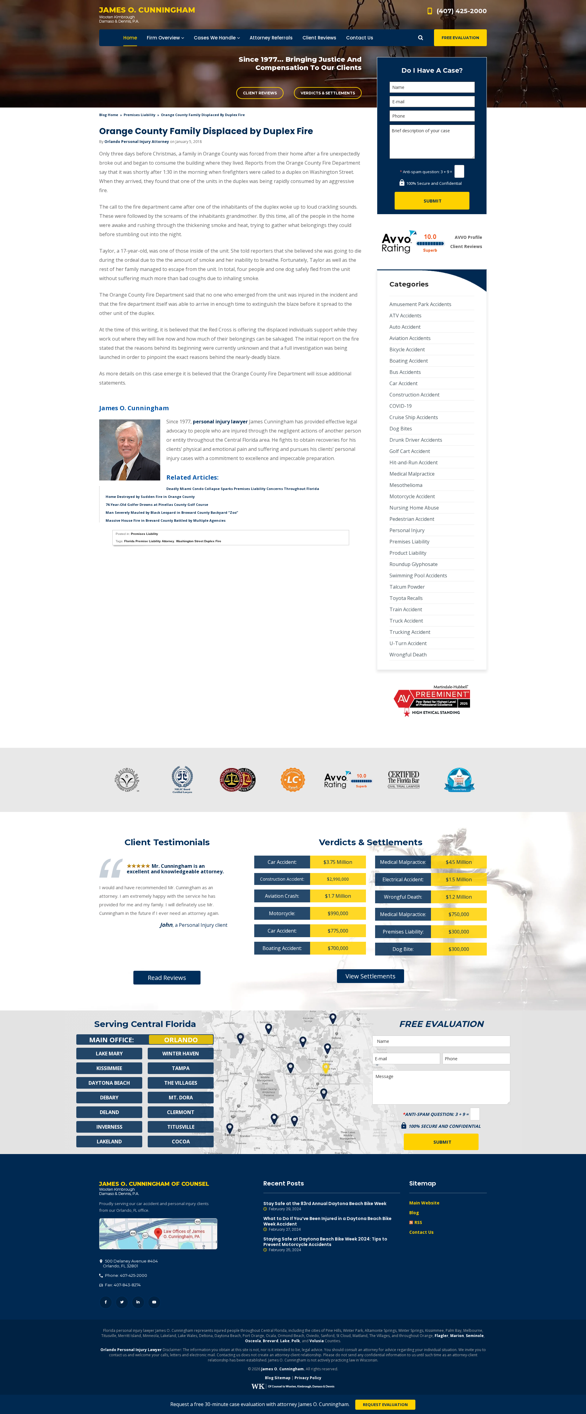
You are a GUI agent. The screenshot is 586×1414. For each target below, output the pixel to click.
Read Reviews (167, 978)
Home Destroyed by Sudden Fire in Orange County (150, 496)
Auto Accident (405, 327)
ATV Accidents (405, 315)
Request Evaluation (385, 1404)
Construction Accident (414, 395)
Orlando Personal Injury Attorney (136, 141)
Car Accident (403, 383)
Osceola (253, 1340)
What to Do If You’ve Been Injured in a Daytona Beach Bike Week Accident (327, 1224)
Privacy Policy (308, 1377)
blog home (108, 114)
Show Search (420, 37)
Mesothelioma (405, 485)
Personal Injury (407, 530)
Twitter (121, 1302)
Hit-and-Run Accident (413, 462)
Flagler (441, 1335)
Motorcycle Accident (412, 496)
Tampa (181, 1068)
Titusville (180, 1127)
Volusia (316, 1340)
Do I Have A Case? (432, 70)
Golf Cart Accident (409, 451)
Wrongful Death (408, 655)
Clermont (180, 1112)
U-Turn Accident (408, 643)
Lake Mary (109, 1053)
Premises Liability (139, 114)
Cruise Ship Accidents (413, 417)
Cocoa (181, 1141)
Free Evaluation (460, 37)
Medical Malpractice (412, 474)
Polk (295, 1340)
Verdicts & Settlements (328, 93)
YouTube (154, 1302)
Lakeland (109, 1141)
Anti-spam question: (420, 171)
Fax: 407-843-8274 (122, 1284)
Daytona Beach (109, 1083)
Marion (457, 1335)
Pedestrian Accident (411, 519)
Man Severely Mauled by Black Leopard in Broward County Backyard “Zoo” (172, 512)
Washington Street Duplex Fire (198, 541)
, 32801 (130, 1263)
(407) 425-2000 (462, 11)
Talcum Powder (407, 587)
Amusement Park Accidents (420, 304)
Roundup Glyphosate (413, 564)
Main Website (424, 1203)
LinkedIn (138, 1302)
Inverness (109, 1127)
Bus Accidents (405, 372)
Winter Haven (180, 1053)
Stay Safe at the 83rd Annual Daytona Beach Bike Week (324, 1206)
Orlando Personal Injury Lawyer (131, 1349)
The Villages (180, 1083)
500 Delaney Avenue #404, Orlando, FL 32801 (158, 1233)
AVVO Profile (468, 237)
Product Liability (407, 553)
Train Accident (405, 609)
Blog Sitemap (278, 1377)
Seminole (475, 1335)
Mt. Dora (181, 1097)
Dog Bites (400, 429)
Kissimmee (109, 1068)
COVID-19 (400, 406)
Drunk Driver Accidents (415, 440)
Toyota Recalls (406, 598)
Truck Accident (406, 621)
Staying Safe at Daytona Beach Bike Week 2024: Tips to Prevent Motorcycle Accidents (325, 1244)
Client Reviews (260, 93)
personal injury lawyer (220, 421)
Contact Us (421, 1232)
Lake (285, 1340)
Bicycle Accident (407, 349)
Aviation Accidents (410, 338)
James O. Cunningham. (283, 1369)
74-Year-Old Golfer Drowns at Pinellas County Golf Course (157, 504)
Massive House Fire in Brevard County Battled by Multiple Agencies (166, 520)
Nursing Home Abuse (414, 508)
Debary (109, 1097)
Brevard (270, 1340)
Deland (109, 1112)
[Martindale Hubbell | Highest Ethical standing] (432, 701)
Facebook (105, 1302)
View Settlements (370, 976)
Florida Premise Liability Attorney (149, 541)
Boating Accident (408, 361)
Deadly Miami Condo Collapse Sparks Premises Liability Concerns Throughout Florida (242, 488)
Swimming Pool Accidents (418, 575)
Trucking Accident (409, 632)
